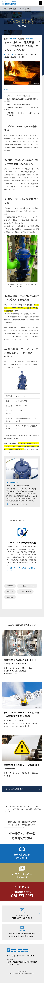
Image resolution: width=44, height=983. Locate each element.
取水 (24, 668)
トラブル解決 (18, 720)
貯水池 (26, 726)
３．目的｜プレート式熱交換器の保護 (17, 104)
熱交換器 (21, 57)
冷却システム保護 (10, 57)
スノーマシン (10, 726)
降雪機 (35, 723)
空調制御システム (12, 674)
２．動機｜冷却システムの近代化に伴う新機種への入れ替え (21, 100)
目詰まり (9, 720)
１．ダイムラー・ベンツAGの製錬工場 (17, 96)
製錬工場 (33, 54)
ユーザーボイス (24, 9)
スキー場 (27, 723)
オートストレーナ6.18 (13, 668)
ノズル (19, 726)
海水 (30, 668)
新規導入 (35, 773)
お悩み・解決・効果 (10, 9)
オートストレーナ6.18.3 (20, 54)
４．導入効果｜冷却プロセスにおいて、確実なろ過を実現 (21, 108)
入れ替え (8, 54)
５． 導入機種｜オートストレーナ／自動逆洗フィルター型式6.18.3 (21, 114)
